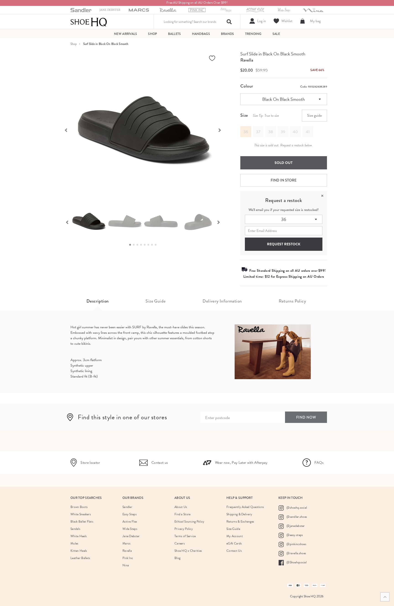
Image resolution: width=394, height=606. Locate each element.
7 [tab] (153, 245)
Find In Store (283, 180)
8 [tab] (157, 245)
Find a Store (182, 514)
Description (97, 301)
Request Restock (283, 244)
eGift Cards (234, 543)
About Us (180, 507)
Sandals (75, 528)
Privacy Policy (183, 528)
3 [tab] (138, 245)
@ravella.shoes (296, 553)
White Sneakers (80, 514)
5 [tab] (146, 245)
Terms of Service (185, 536)
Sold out (284, 163)
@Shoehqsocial (296, 562)
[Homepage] (88, 21)
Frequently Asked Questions (245, 507)
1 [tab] (131, 245)
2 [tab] (135, 245)
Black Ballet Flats (81, 521)
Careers (179, 543)
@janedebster (295, 525)
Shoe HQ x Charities (188, 550)
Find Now (306, 417)
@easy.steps (294, 535)
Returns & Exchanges (240, 521)
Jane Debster (131, 536)
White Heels (78, 536)
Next (222, 130)
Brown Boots (79, 507)
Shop (73, 44)
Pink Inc (127, 558)
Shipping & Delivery (239, 514)
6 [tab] (149, 245)
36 (283, 219)
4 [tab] (142, 245)
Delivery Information (222, 301)
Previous (63, 130)
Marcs (126, 543)
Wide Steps (129, 528)
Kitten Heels (78, 550)
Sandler (127, 507)
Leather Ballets (80, 558)
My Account (234, 536)
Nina (125, 565)
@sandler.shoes (296, 516)
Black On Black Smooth (283, 99)
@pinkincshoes (296, 544)
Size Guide (155, 301)
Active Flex (129, 521)
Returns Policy (292, 301)
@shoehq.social (296, 507)
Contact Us (234, 550)
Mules (74, 543)
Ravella (246, 60)
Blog (177, 558)
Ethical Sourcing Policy (189, 521)
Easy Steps (129, 514)
